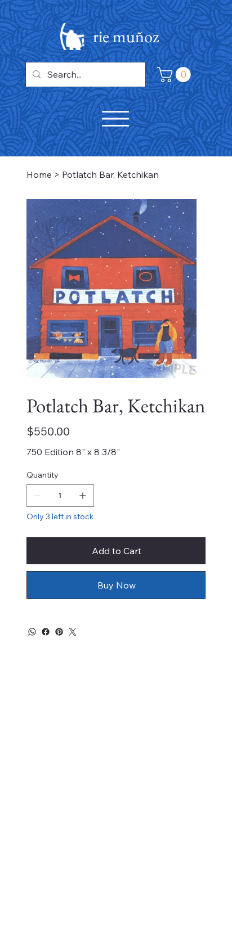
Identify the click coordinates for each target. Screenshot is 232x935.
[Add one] (83, 495)
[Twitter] (72, 631)
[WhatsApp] (32, 631)
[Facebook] (45, 631)
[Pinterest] (59, 631)
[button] (175, 74)
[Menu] (115, 119)
